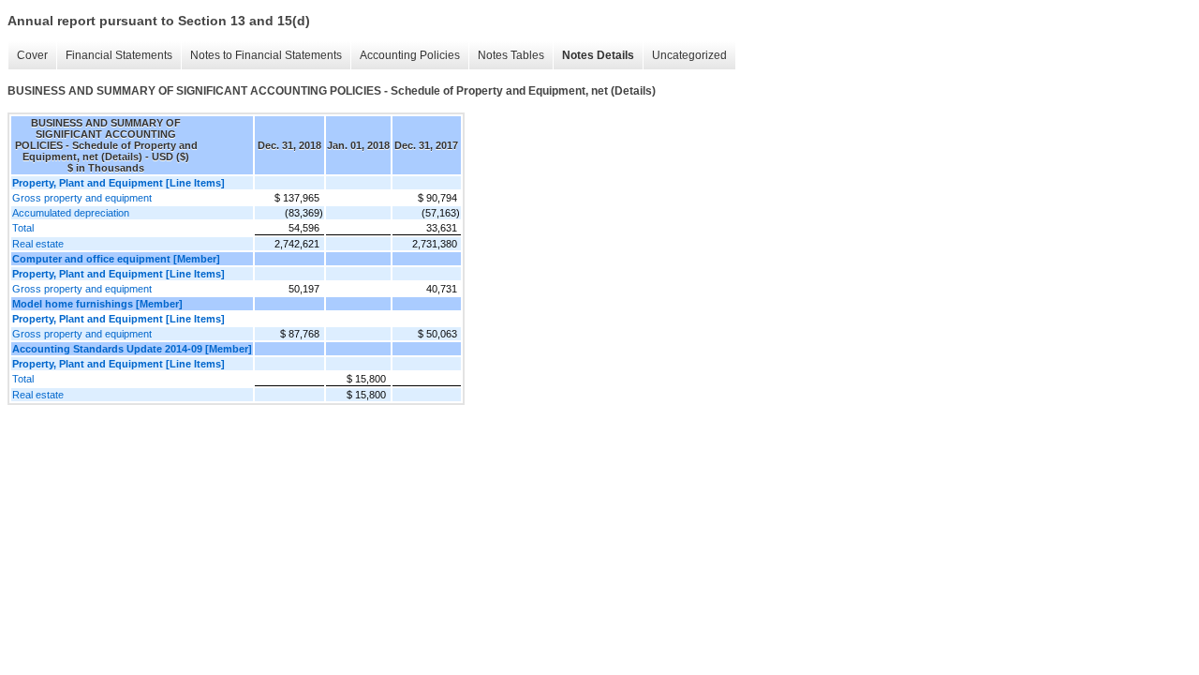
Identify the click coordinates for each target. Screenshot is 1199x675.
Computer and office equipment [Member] (116, 258)
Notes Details (598, 55)
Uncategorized (689, 55)
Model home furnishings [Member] (97, 303)
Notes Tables (511, 55)
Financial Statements (119, 55)
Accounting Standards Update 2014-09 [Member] (132, 348)
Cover (32, 55)
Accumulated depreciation (70, 212)
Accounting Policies (410, 55)
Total (23, 227)
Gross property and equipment (82, 197)
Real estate (38, 243)
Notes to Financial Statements (266, 55)
